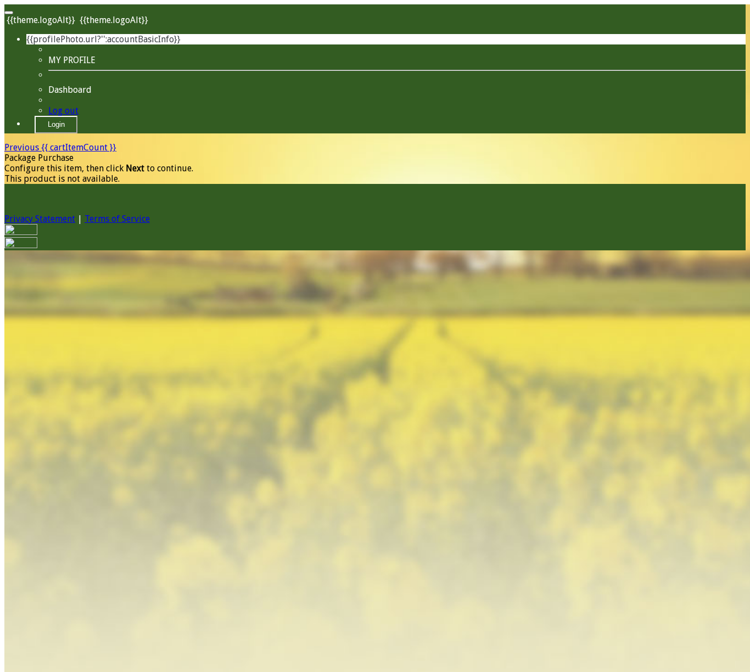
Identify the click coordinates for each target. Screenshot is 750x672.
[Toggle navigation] (8, 12)
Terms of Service (117, 219)
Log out (63, 110)
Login (56, 124)
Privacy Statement (39, 219)
